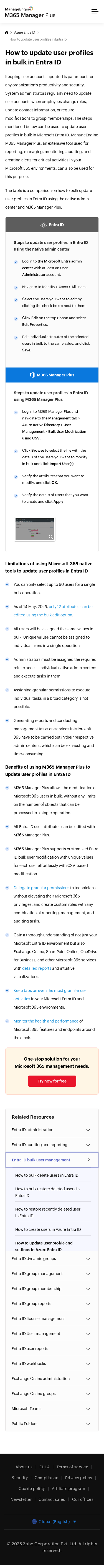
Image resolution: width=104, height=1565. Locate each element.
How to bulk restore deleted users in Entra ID (47, 1192)
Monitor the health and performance (46, 1021)
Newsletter (21, 1499)
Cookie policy (32, 1489)
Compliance (46, 1478)
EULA (44, 1467)
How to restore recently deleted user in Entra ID (47, 1212)
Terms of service (72, 1467)
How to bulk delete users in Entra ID (46, 1175)
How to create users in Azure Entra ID (48, 1229)
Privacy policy (78, 1478)
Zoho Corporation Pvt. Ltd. (50, 1543)
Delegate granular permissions (41, 888)
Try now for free (52, 1081)
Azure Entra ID (24, 32)
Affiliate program (68, 1489)
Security (20, 1478)
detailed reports (36, 968)
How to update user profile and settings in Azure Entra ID (44, 1246)
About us (24, 1467)
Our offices (83, 1499)
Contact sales (52, 1499)
